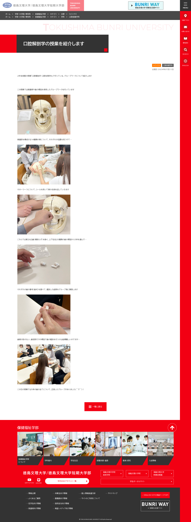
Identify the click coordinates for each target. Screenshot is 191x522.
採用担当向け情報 (62, 503)
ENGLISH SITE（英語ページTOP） (156, 495)
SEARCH (185, 54)
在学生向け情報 (34, 503)
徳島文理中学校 (109, 473)
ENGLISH (185, 65)
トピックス (73, 14)
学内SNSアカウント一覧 (67, 481)
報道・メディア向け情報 (64, 508)
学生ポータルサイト (137, 481)
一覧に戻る (97, 407)
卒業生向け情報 (61, 493)
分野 (63, 14)
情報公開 (31, 493)
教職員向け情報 (61, 498)
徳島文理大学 (159, 473)
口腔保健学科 (74, 17)
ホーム (8, 14)
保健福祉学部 (40, 14)
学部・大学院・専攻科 (23, 14)
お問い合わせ (185, 31)
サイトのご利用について (90, 498)
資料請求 (185, 42)
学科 (63, 17)
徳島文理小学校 (134, 473)
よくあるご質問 (34, 498)
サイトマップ (112, 493)
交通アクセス (185, 20)
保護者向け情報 (34, 508)
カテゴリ (53, 14)
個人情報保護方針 (88, 493)
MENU (185, 8)
